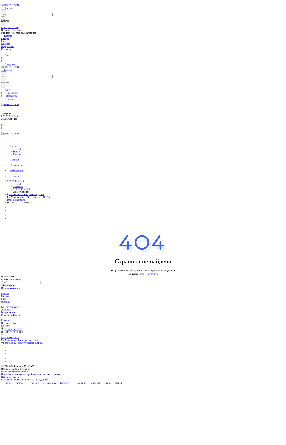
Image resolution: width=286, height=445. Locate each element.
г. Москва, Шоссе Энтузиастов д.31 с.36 (29, 197)
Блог (3, 299)
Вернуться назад (136, 274)
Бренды (5, 296)
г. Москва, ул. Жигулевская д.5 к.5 (26, 194)
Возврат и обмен (9, 323)
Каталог (5, 293)
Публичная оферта (10, 377)
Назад (17, 148)
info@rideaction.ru (16, 200)
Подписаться (8, 285)
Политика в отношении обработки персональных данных (30, 374)
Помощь (5, 301)
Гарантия (6, 320)
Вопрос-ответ (8, 312)
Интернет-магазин (10, 288)
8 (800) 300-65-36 (9, 27)
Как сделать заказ (10, 307)
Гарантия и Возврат (11, 315)
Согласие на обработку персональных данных (24, 379)
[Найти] (3, 24)
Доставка (6, 309)
